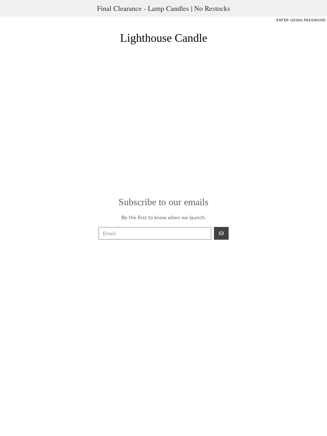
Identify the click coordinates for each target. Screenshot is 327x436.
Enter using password (301, 20)
